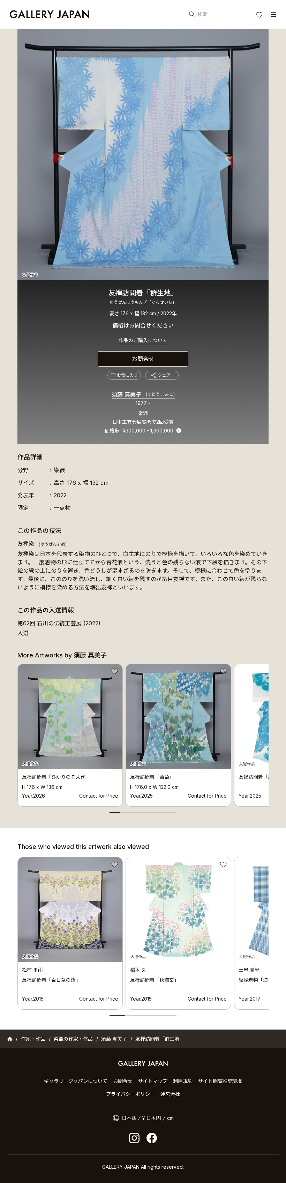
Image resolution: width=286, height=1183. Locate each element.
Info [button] (178, 430)
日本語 (129, 1118)
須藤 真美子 (143, 394)
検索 (202, 14)
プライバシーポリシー (130, 1094)
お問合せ (143, 358)
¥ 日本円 (151, 1118)
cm (170, 1118)
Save (114, 672)
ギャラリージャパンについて (75, 1081)
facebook (151, 1138)
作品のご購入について (143, 340)
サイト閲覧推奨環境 (220, 1081)
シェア (164, 375)
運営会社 (170, 1094)
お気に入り (260, 16)
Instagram (134, 1138)
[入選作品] (143, 154)
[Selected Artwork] (70, 909)
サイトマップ (152, 1081)
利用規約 (183, 1081)
